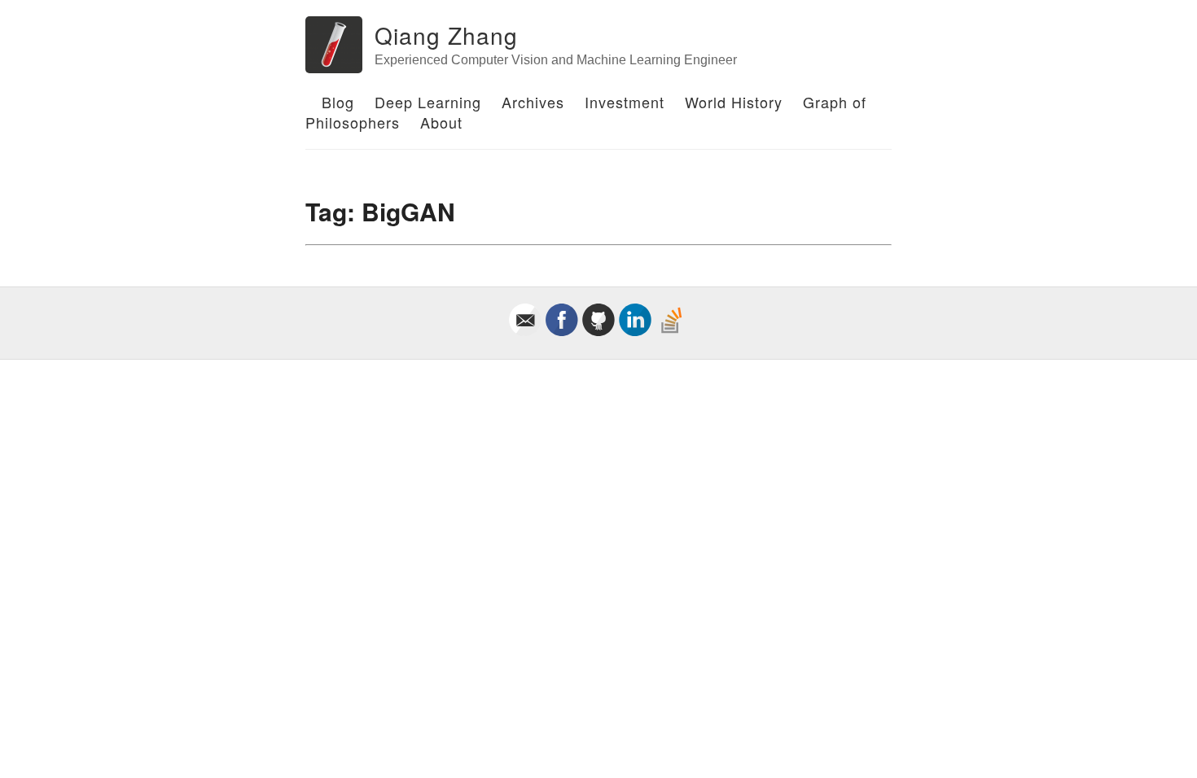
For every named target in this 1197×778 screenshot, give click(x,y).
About (441, 122)
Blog (338, 101)
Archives (533, 101)
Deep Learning (428, 101)
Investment (624, 101)
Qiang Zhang (446, 35)
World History (734, 101)
